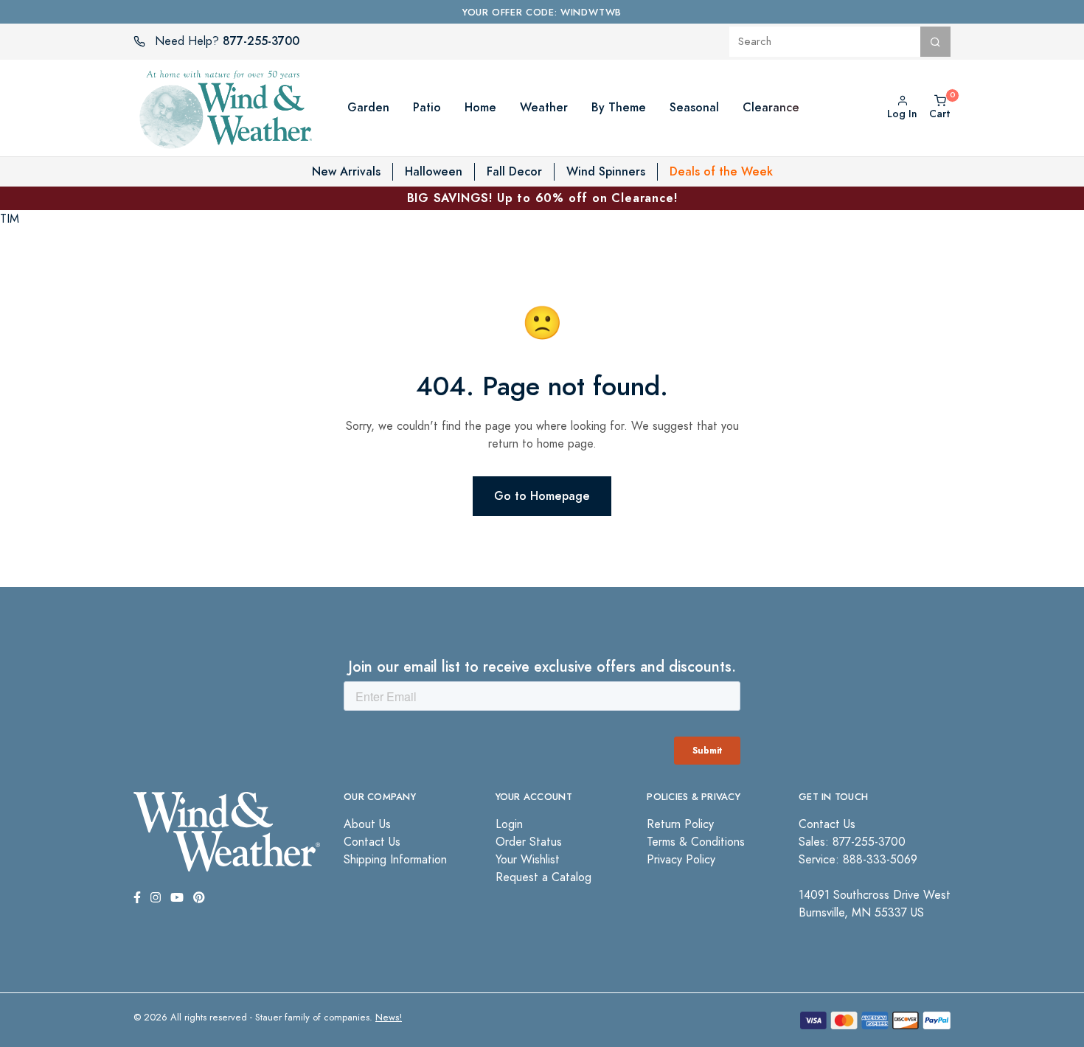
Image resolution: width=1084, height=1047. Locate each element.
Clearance (771, 107)
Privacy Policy (681, 860)
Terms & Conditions (696, 842)
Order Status (529, 842)
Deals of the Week (721, 171)
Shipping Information (395, 860)
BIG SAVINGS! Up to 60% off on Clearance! (542, 197)
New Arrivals (346, 171)
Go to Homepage (542, 495)
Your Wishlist (528, 860)
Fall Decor (514, 171)
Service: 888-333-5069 (858, 860)
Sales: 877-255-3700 (852, 842)
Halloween (433, 171)
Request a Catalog (543, 877)
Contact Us (372, 842)
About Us (367, 824)
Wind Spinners (605, 171)
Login (509, 824)
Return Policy (680, 824)
